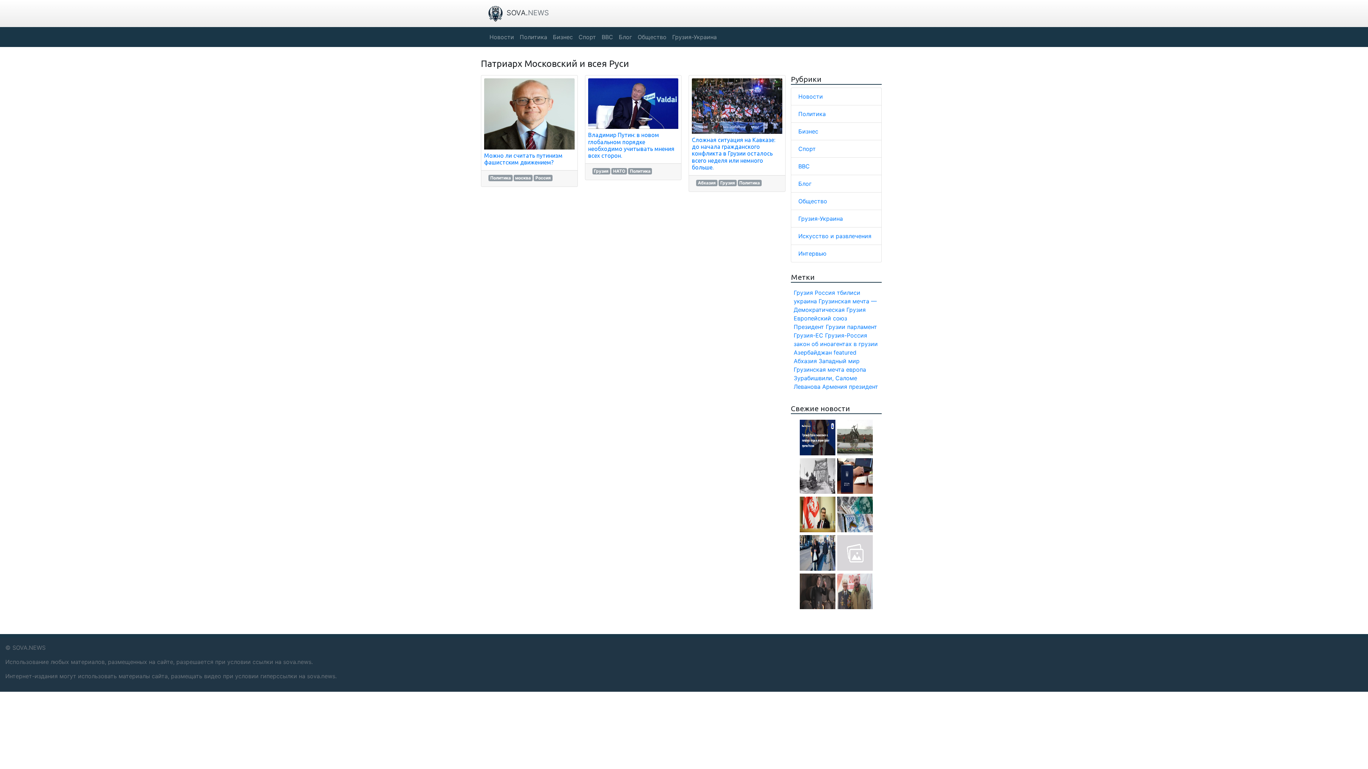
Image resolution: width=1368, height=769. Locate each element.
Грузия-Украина (820, 218)
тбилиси (848, 292)
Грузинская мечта (819, 369)
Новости (810, 96)
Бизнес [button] (563, 37)
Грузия (601, 171)
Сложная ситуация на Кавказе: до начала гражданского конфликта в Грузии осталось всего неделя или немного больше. (733, 154)
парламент (862, 326)
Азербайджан (813, 352)
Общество (812, 201)
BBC (804, 166)
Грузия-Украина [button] (694, 37)
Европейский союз (820, 318)
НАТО (619, 171)
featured (845, 352)
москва (523, 178)
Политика (500, 178)
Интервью (812, 253)
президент (863, 386)
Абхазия (707, 182)
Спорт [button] (587, 37)
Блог (805, 183)
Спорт (807, 148)
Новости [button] (501, 37)
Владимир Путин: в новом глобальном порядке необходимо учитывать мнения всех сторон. (631, 145)
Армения (834, 386)
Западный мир (839, 361)
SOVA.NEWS (29, 647)
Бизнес (808, 131)
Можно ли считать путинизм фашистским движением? (523, 159)
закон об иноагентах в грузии (836, 343)
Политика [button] (533, 37)
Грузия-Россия (846, 335)
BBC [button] (607, 37)
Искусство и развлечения (834, 236)
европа (856, 369)
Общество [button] (652, 37)
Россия (543, 178)
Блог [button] (625, 37)
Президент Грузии (819, 326)
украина (805, 301)
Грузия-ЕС (808, 335)
